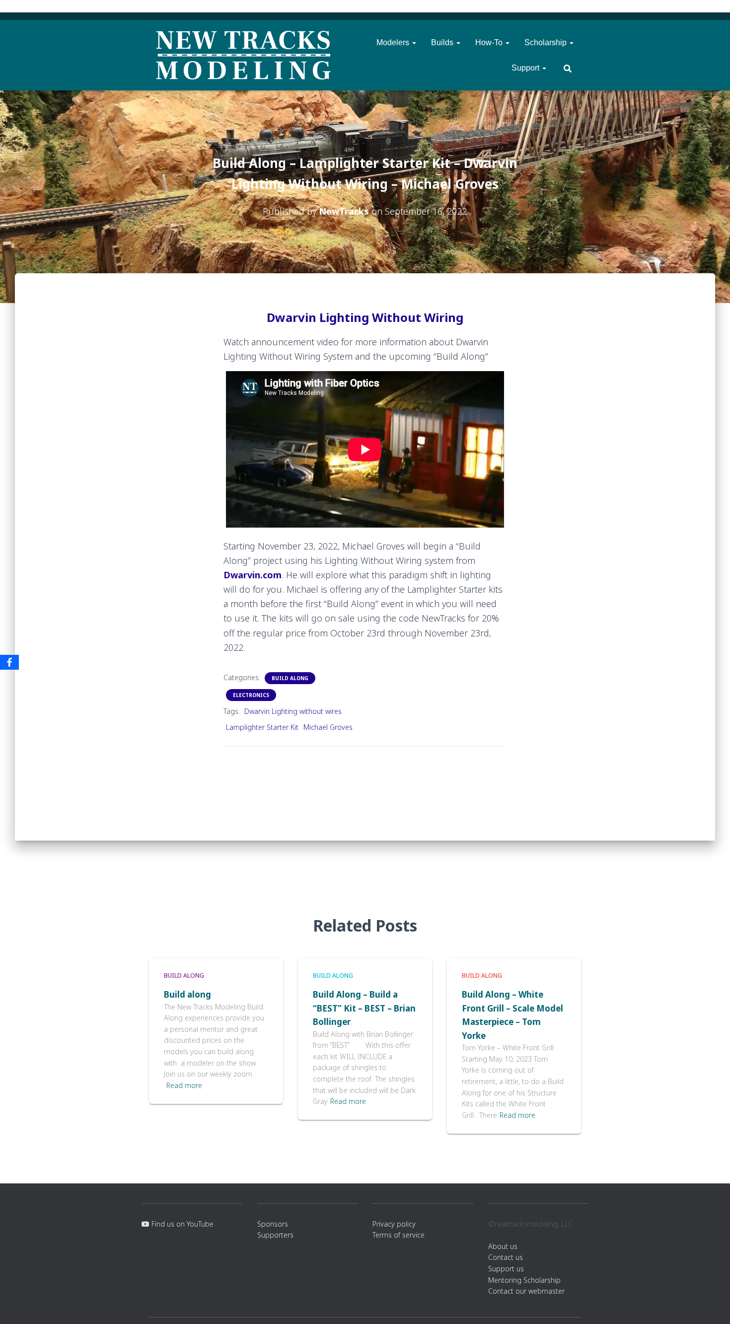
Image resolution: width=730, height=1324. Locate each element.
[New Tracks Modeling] (243, 55)
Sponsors (272, 1224)
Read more (184, 1085)
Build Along (290, 678)
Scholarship (546, 42)
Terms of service (398, 1235)
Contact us (505, 1257)
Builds (443, 42)
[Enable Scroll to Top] (710, 1304)
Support (526, 68)
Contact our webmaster (526, 1291)
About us (502, 1246)
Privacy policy (394, 1224)
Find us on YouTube (181, 1224)
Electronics (251, 695)
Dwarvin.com (252, 575)
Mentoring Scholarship (524, 1280)
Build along (187, 994)
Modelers (393, 42)
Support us (506, 1268)
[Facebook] (9, 662)
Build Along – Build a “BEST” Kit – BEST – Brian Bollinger (364, 1008)
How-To (490, 42)
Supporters (275, 1235)
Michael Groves (328, 727)
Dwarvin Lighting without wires (293, 711)
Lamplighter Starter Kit (262, 727)
